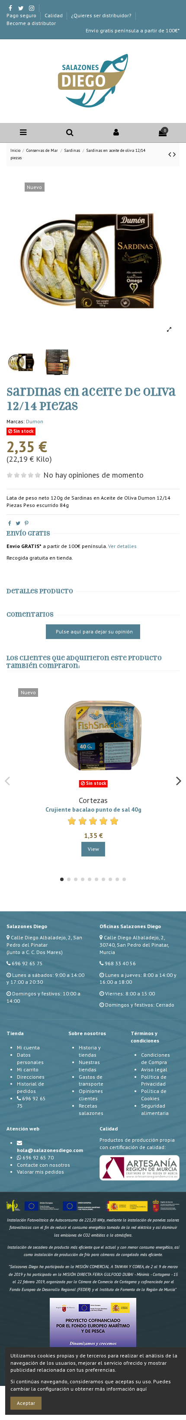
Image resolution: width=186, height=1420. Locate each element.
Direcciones (31, 1077)
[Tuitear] (18, 523)
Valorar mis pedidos (40, 1171)
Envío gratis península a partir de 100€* (133, 30)
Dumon (34, 421)
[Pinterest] (27, 523)
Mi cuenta (28, 1047)
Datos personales (30, 1058)
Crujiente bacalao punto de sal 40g (93, 809)
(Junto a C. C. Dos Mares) (34, 952)
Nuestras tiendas (89, 1066)
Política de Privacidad (154, 1080)
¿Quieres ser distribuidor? (102, 15)
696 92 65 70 (38, 1157)
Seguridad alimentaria (155, 1109)
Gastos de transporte (91, 1080)
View (93, 849)
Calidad (54, 15)
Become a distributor (31, 23)
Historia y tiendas (90, 1051)
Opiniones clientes (91, 1095)
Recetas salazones (91, 1109)
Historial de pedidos (30, 1087)
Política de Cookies (154, 1095)
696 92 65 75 (27, 963)
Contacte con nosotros (43, 1165)
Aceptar (26, 1403)
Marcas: (15, 421)
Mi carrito (27, 1069)
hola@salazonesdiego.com (50, 1150)
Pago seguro (22, 15)
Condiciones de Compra (155, 1058)
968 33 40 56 (120, 963)
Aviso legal (154, 1069)
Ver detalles (122, 546)
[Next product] (174, 154)
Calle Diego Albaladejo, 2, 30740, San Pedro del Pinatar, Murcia (134, 944)
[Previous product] (170, 154)
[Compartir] (9, 523)
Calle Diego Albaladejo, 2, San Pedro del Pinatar (44, 941)
